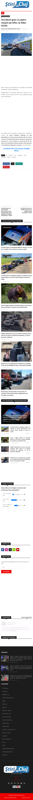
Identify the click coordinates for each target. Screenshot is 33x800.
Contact (16, 776)
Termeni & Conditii (25, 797)
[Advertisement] (16, 70)
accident (14, 157)
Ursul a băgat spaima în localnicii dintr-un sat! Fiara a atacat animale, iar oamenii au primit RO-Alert (20, 439)
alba (25, 155)
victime (8, 157)
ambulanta (20, 155)
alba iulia (11, 155)
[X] (15, 783)
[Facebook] (8, 783)
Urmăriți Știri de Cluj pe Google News (16, 149)
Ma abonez (6, 571)
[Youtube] (21, 783)
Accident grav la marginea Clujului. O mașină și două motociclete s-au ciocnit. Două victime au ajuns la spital (16, 277)
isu (6, 155)
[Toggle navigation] (2, 13)
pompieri (4, 157)
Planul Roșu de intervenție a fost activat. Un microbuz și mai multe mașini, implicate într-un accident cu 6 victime (14, 393)
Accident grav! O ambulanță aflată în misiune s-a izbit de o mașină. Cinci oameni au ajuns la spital (15, 417)
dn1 (15, 155)
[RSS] (24, 783)
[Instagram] (12, 783)
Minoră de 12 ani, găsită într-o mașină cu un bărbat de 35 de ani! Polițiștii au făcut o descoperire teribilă (20, 459)
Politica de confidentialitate (10, 797)
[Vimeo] (18, 783)
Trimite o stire (16, 780)
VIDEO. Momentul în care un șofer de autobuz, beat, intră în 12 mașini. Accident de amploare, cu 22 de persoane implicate (16, 335)
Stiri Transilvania (5, 16)
